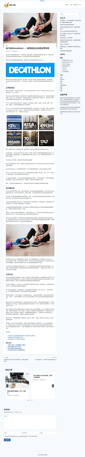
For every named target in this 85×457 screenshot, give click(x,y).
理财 (71, 4)
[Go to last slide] (7, 385)
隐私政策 (75, 4)
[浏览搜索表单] (80, 5)
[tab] (27, 400)
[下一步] (53, 385)
